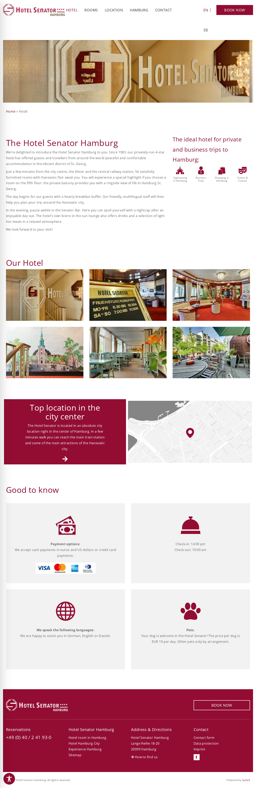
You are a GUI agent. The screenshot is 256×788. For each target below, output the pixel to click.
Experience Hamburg (85, 749)
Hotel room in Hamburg (87, 737)
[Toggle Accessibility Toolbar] (9, 779)
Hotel (72, 10)
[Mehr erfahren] (65, 459)
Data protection (206, 743)
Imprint (199, 749)
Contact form (204, 737)
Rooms (91, 10)
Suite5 (246, 780)
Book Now (234, 10)
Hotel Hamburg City (84, 743)
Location (114, 10)
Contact (163, 10)
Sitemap (75, 755)
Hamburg (139, 10)
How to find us (146, 757)
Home (11, 111)
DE (206, 30)
